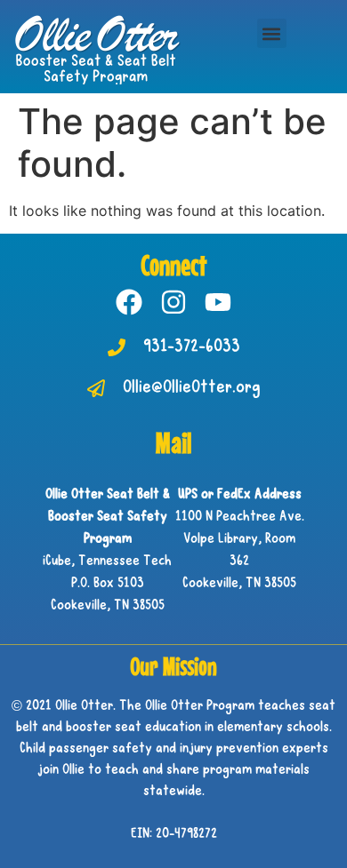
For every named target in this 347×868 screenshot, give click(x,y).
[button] (271, 33)
